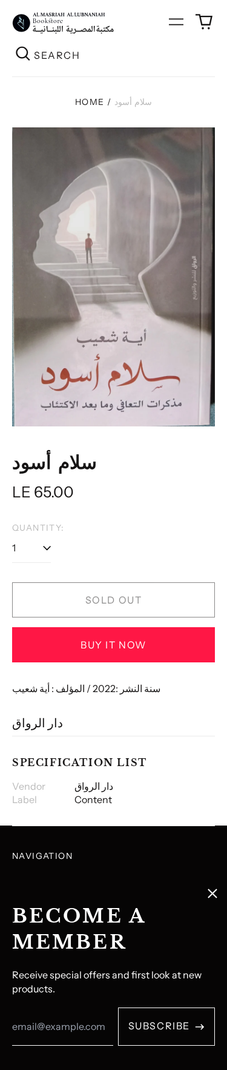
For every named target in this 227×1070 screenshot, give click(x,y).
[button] (204, 22)
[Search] (23, 54)
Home (90, 101)
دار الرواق (37, 723)
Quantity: (38, 527)
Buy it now (113, 645)
